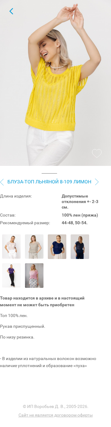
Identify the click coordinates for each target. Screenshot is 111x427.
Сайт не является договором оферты (55, 415)
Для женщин (11, 11)
